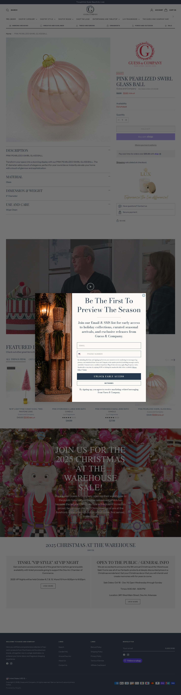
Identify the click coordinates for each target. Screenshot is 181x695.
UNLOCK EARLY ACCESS (109, 376)
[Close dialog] (143, 295)
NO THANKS (109, 383)
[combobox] (81, 354)
